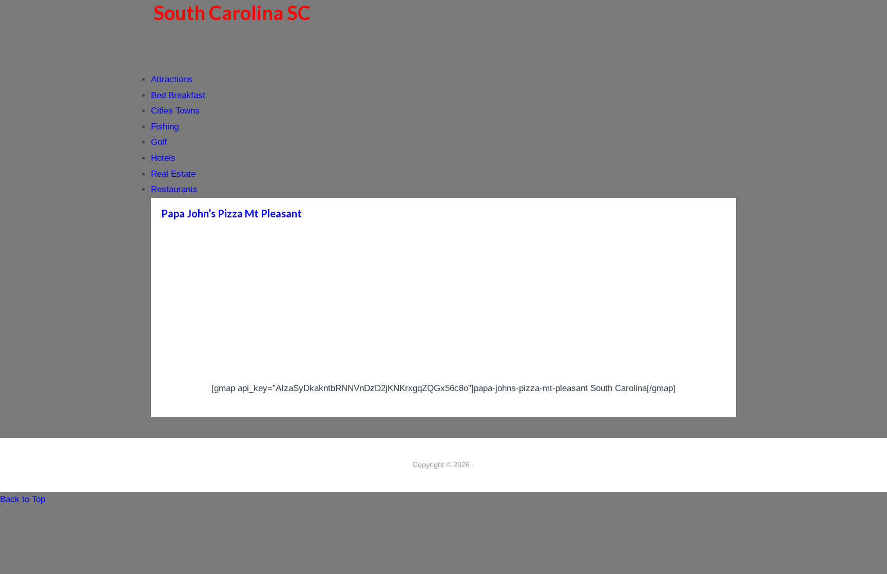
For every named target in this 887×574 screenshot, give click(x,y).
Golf (159, 142)
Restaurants (174, 189)
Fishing (165, 127)
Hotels (163, 158)
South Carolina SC (232, 12)
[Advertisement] (443, 304)
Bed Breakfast (178, 95)
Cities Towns (175, 111)
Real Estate (173, 174)
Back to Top (22, 499)
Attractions (171, 79)
